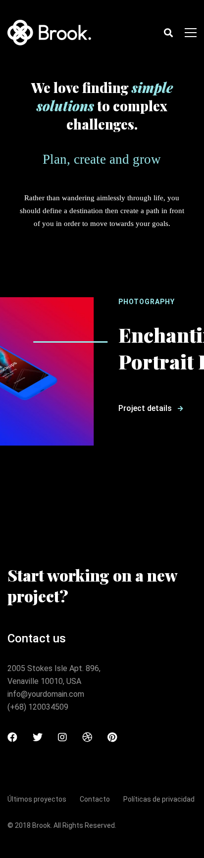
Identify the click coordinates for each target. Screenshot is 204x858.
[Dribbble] (87, 737)
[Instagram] (62, 737)
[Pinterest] (112, 737)
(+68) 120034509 (37, 707)
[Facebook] (12, 737)
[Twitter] (37, 737)
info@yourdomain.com (45, 694)
